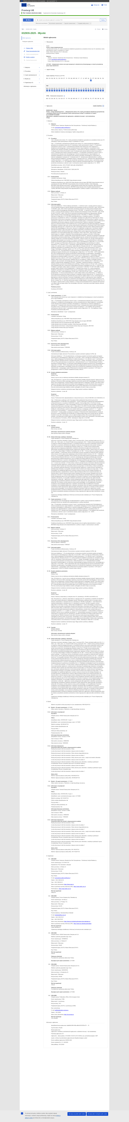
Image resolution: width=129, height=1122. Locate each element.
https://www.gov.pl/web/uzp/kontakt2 (82, 923)
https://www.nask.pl (69, 884)
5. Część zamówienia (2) (30, 75)
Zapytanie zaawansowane (69, 23)
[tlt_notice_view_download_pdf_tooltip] (47, 90)
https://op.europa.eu (69, 1014)
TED (23, 29)
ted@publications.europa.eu (61, 1010)
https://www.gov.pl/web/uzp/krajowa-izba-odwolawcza (77, 921)
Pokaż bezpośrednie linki (32, 51)
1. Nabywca (27, 67)
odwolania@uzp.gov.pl (60, 915)
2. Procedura (27, 71)
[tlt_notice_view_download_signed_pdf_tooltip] (91, 80)
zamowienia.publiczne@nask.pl (58, 59)
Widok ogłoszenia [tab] (26, 38)
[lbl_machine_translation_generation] (64, 96)
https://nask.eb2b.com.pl (80, 886)
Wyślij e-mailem (30, 57)
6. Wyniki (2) (27, 78)
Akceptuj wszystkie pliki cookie (77, 1114)
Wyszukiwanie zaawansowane (55, 23)
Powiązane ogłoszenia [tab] (27, 41)
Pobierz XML (29, 48)
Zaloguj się (96, 5)
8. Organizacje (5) (28, 82)
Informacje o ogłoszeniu (30, 86)
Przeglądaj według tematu (83, 23)
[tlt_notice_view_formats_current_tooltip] (103, 106)
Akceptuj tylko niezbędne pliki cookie (97, 1114)
